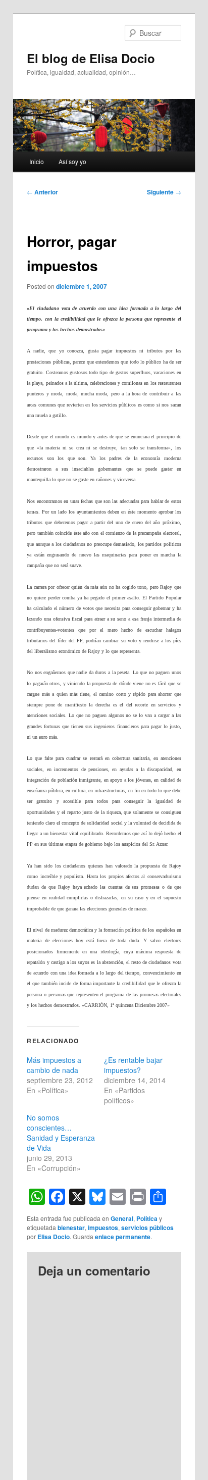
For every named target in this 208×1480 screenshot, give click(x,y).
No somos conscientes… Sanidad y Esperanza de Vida (61, 1132)
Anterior (42, 191)
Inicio (36, 161)
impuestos (103, 1227)
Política (147, 1218)
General (122, 1218)
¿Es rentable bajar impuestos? (133, 1065)
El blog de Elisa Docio (91, 58)
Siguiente (164, 191)
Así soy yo (72, 161)
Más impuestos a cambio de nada (54, 1065)
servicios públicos (147, 1227)
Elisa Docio (53, 1236)
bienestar (71, 1227)
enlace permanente (122, 1236)
